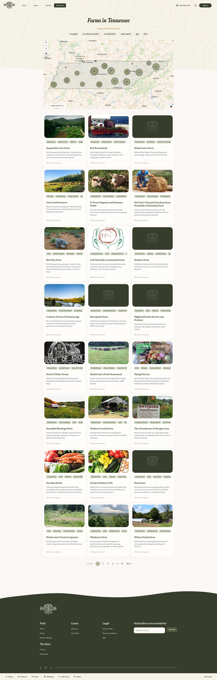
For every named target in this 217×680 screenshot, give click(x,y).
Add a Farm (60, 5)
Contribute (75, 633)
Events (42, 633)
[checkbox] (49, 106)
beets (145, 34)
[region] (108, 74)
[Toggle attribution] (171, 106)
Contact (48, 5)
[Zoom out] (46, 45)
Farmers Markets (46, 638)
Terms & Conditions (110, 633)
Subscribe (172, 629)
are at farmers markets (91, 34)
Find (24, 5)
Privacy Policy (108, 629)
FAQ (104, 638)
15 (122, 564)
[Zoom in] (46, 42)
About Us (74, 629)
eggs (137, 34)
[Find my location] (46, 53)
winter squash (126, 34)
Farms (42, 629)
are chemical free (110, 34)
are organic (74, 34)
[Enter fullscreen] (46, 57)
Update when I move (57, 106)
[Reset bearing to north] (46, 49)
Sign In (205, 5)
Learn (35, 5)
